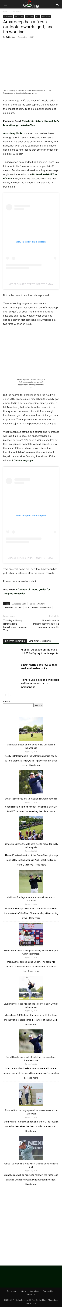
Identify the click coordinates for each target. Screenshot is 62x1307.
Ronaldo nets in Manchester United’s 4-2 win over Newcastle (46, 624)
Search (6, 701)
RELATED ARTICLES (15, 641)
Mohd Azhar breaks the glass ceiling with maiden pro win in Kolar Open (31, 952)
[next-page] (10, 695)
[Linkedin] (35, 44)
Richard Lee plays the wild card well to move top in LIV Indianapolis (40, 683)
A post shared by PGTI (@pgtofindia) (31, 284)
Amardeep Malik (19, 604)
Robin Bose (11, 37)
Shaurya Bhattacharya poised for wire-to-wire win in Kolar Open (31, 1112)
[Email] (43, 44)
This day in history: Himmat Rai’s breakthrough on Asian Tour (15, 625)
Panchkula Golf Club (13, 607)
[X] (13, 44)
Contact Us (48, 1291)
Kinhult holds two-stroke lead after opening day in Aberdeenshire (31, 1059)
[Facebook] (6, 44)
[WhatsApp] (28, 44)
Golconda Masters (37, 604)
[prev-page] (5, 695)
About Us (31, 1294)
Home (6, 11)
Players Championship (41, 607)
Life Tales (29, 17)
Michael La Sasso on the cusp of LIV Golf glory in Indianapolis (31, 746)
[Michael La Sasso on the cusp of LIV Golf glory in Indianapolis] (11, 653)
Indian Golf (19, 17)
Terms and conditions (16, 1291)
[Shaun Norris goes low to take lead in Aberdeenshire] (11, 668)
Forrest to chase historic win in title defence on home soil (31, 1165)
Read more (35, 765)
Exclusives (16, 11)
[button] (5, 4)
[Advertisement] (31, 1224)
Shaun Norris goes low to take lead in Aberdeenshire (31, 798)
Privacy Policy (34, 1291)
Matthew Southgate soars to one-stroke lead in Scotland (31, 899)
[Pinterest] (21, 44)
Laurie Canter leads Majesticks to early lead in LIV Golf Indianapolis (31, 1005)
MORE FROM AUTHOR (40, 641)
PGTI (37, 17)
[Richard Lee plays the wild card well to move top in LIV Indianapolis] (11, 683)
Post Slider (46, 17)
